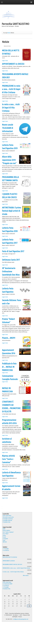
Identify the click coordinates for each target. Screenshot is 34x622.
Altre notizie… (26, 575)
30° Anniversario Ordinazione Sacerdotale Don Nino (11, 271)
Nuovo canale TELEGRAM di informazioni (7, 127)
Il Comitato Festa (6, 588)
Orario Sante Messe (7, 582)
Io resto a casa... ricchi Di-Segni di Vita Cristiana (11, 107)
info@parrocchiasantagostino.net (20, 619)
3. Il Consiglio (6, 548)
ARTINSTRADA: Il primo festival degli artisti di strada (11, 210)
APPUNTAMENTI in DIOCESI (13, 64)
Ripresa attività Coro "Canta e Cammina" (8, 459)
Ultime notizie (6, 555)
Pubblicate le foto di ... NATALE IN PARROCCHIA (9, 366)
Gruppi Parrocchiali (7, 527)
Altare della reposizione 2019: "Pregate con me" (9, 159)
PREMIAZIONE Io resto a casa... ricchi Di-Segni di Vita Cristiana (11, 89)
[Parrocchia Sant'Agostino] (8, 15)
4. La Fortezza (6, 550)
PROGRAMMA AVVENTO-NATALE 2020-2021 (12, 564)
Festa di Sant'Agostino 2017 (13, 251)
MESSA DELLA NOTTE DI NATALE (10, 557)
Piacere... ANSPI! (8, 338)
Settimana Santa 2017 (11, 259)
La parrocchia (6, 514)
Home (9, 32)
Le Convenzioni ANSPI (7, 583)
